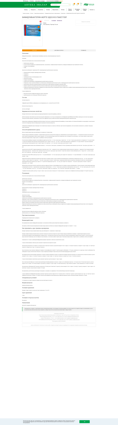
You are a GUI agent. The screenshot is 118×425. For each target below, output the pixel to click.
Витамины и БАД (77, 10)
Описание (34, 50)
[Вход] (81, 4)
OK (84, 421)
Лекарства (33, 9)
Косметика (40, 9)
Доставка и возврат (40, 1)
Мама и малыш (70, 10)
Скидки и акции (85, 10)
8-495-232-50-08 (60, 318)
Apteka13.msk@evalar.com (72, 318)
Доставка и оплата (59, 50)
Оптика (62, 9)
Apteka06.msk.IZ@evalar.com (73, 316)
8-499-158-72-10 (60, 316)
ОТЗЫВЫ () (83, 50)
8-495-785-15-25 (62, 319)
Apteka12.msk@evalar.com (74, 319)
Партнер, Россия (54, 24)
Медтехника (55, 9)
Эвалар (26, 9)
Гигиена (48, 9)
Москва (26, 1)
